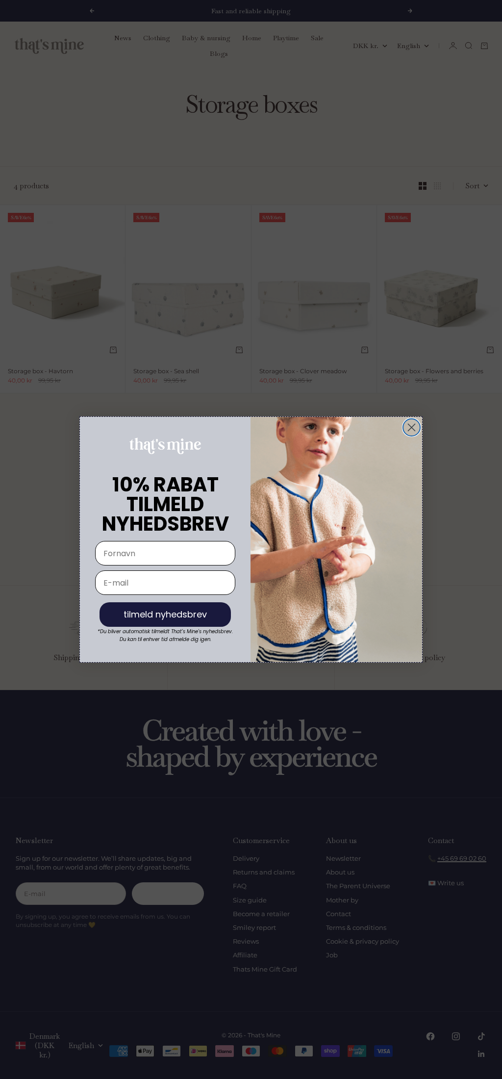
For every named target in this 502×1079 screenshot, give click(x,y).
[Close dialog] (411, 427)
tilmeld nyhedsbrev (165, 614)
